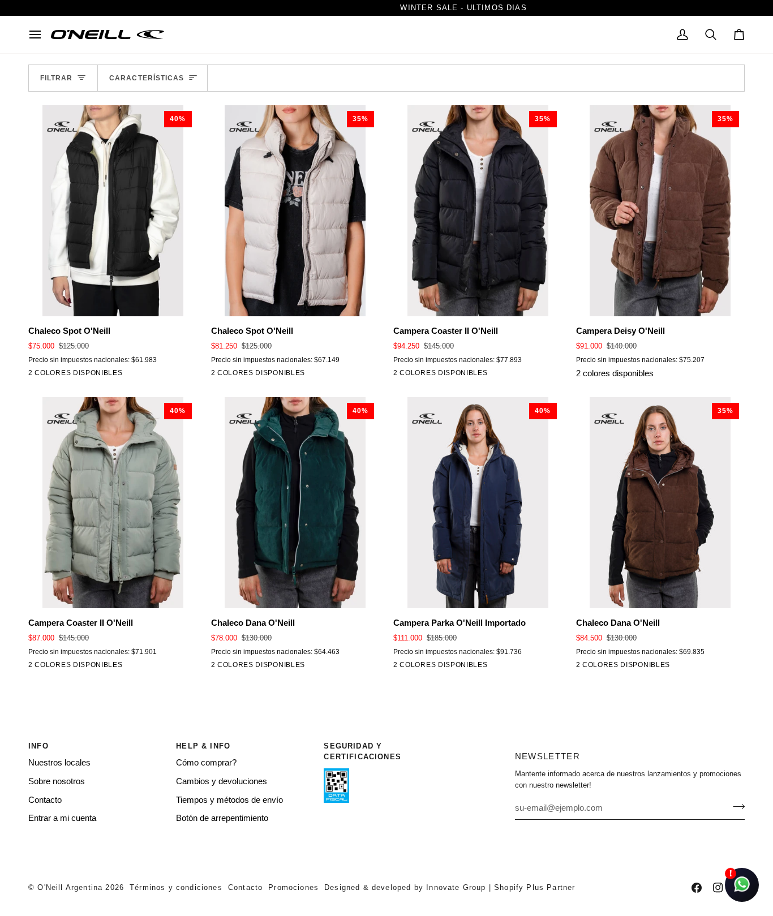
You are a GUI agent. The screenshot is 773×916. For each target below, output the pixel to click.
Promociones (293, 887)
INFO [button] (38, 746)
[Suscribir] (735, 806)
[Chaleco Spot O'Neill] (35, 375)
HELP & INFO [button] (203, 746)
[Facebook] (697, 888)
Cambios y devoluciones (221, 781)
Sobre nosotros (56, 781)
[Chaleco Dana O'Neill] (218, 667)
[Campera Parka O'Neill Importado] (400, 667)
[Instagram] (718, 888)
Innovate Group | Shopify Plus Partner (500, 887)
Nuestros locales (59, 762)
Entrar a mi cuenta (62, 818)
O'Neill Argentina (69, 887)
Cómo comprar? (206, 762)
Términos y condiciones (176, 887)
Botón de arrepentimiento (222, 818)
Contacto (45, 800)
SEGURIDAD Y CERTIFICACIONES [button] (362, 752)
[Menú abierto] (39, 35)
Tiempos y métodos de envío (229, 800)
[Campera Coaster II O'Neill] (400, 375)
